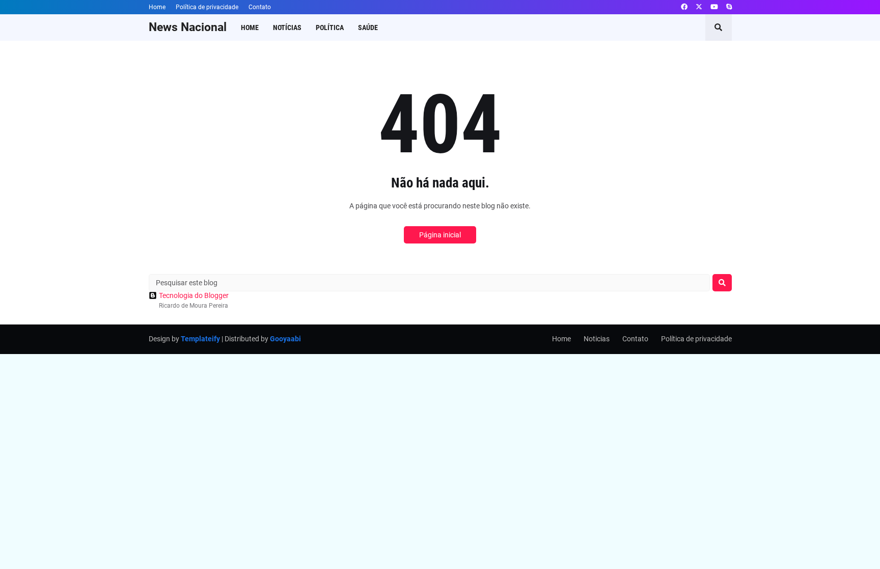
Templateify (200, 339)
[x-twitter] (699, 7)
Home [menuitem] (250, 27)
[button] (718, 27)
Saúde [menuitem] (368, 27)
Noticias (597, 339)
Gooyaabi (285, 339)
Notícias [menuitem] (287, 27)
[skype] (729, 7)
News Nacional (188, 27)
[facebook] (684, 7)
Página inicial (440, 235)
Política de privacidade (207, 7)
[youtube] (714, 7)
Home (157, 7)
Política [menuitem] (330, 27)
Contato (260, 7)
